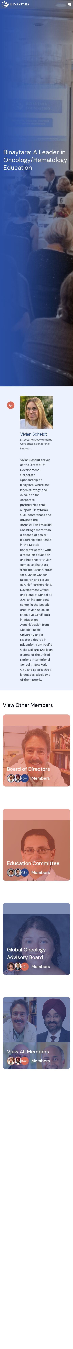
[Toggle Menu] (69, 4)
